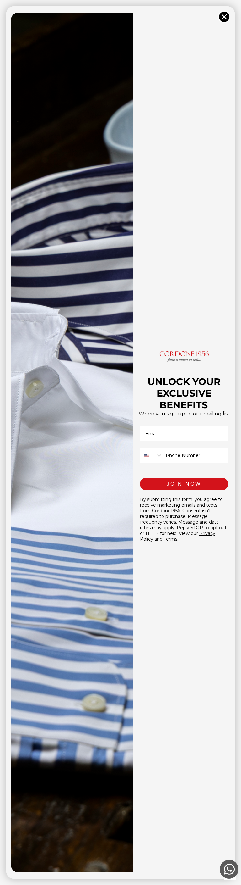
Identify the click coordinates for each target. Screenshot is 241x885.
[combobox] (151, 455)
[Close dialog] (224, 16)
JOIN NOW (184, 484)
